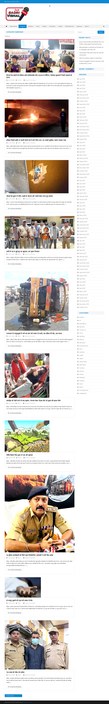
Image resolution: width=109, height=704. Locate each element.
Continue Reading (15, 92)
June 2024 (82, 145)
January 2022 (83, 221)
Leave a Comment (30, 80)
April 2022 (82, 212)
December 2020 (84, 263)
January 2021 (83, 260)
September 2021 (84, 234)
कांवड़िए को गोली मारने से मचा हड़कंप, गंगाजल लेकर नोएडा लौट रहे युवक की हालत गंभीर (33, 401)
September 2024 (84, 136)
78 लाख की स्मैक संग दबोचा (15, 672)
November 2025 (84, 98)
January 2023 (83, 199)
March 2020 (82, 291)
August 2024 (83, 139)
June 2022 (82, 206)
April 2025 (82, 114)
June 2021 (82, 244)
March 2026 (82, 91)
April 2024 (82, 152)
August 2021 (83, 237)
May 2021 (82, 247)
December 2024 (84, 126)
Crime (38, 26)
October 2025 (83, 101)
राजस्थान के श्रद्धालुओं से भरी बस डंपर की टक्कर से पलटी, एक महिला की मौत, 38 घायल (34, 333)
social (81, 384)
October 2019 (83, 307)
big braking (82, 323)
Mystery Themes (27, 702)
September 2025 (84, 104)
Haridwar (22, 26)
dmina (19, 80)
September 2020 (84, 272)
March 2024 (82, 155)
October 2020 (83, 269)
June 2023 (82, 183)
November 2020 (84, 266)
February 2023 (83, 196)
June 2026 (82, 82)
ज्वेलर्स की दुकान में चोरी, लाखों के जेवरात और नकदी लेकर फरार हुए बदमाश (29, 196)
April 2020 (82, 288)
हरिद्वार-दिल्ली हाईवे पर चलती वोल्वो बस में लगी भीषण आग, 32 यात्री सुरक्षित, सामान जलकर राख (36, 140)
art (80, 320)
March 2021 (82, 253)
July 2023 (82, 180)
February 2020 (83, 294)
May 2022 (82, 209)
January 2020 (83, 298)
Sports (87, 26)
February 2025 (83, 120)
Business (79, 26)
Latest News (13, 26)
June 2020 (82, 282)
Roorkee (30, 26)
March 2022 (82, 215)
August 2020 (83, 275)
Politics (44, 26)
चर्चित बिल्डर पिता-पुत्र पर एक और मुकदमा (19, 455)
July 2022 (82, 202)
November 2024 (84, 130)
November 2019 (84, 304)
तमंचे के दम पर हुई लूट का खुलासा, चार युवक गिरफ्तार (22, 251)
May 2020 (82, 285)
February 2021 (83, 256)
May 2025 (82, 110)
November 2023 (84, 168)
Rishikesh (82, 377)
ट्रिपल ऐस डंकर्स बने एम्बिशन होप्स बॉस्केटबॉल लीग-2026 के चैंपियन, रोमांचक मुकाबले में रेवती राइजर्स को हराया (91, 43)
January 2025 (83, 123)
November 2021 (84, 228)
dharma (81, 339)
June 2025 (82, 107)
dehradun (82, 336)
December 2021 (84, 225)
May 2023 (82, 187)
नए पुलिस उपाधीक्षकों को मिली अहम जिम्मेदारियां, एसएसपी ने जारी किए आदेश (29, 555)
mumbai (81, 368)
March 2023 (82, 193)
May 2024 (82, 149)
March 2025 (82, 117)
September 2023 (84, 174)
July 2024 (82, 142)
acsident (81, 317)
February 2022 (83, 218)
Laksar (81, 358)
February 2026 (83, 95)
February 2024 (83, 158)
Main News (82, 365)
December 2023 (84, 164)
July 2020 (82, 279)
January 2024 (83, 161)
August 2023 (83, 177)
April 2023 (82, 190)
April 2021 (82, 250)
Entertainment (69, 26)
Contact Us (82, 330)
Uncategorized (83, 390)
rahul (19, 142)
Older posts (10, 695)
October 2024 (83, 133)
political (81, 371)
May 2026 (82, 85)
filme (80, 349)
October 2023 (83, 171)
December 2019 (84, 301)
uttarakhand (82, 393)
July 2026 (82, 79)
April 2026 (82, 88)
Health (60, 26)
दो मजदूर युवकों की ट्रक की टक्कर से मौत (19, 600)
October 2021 (83, 231)
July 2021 (82, 240)
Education (52, 26)
